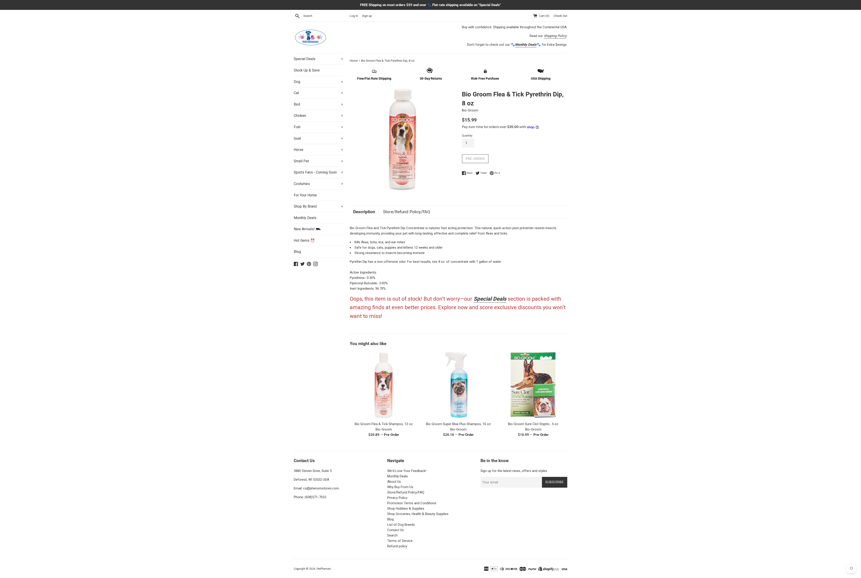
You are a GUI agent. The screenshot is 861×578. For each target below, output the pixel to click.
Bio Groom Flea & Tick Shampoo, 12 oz (384, 424)
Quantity (467, 135)
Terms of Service (400, 541)
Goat (318, 138)
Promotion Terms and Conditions (411, 503)
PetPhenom (324, 568)
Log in (354, 15)
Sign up (367, 15)
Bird (318, 104)
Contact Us (395, 530)
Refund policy (397, 546)
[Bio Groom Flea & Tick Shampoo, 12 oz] (384, 385)
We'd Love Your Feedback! (406, 471)
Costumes (318, 184)
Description (364, 211)
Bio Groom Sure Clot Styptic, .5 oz (533, 424)
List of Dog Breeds (401, 525)
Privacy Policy (397, 498)
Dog (318, 82)
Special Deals (318, 59)
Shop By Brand (318, 206)
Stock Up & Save (307, 70)
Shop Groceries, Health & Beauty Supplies (417, 514)
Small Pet (318, 161)
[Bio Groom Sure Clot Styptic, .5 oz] (533, 385)
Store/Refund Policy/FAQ (406, 211)
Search (392, 535)
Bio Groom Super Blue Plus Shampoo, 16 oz (458, 424)
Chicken (318, 115)
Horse (318, 150)
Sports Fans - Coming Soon (318, 172)
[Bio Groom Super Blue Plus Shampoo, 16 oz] (458, 385)
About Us (394, 482)
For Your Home (305, 195)
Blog (297, 252)
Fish (318, 127)
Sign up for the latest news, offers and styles (514, 471)
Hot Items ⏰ (304, 240)
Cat (318, 93)
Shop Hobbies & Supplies (405, 508)
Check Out (560, 15)
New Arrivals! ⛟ (307, 229)
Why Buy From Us (400, 487)
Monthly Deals (305, 218)
